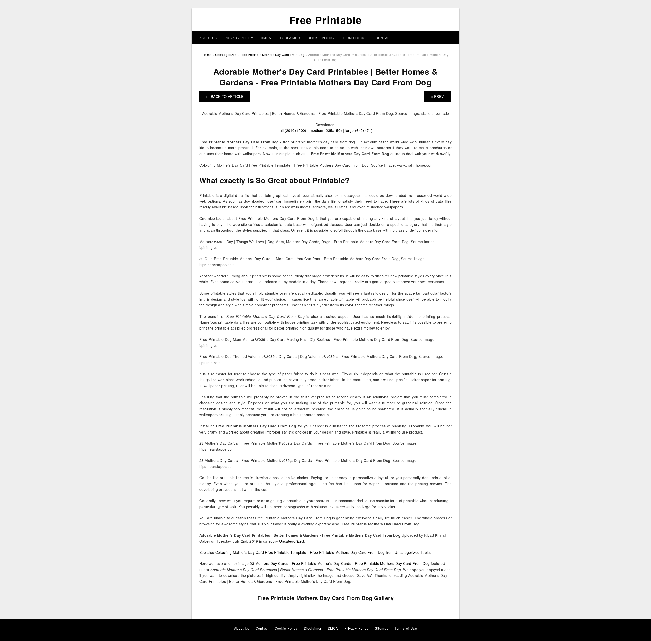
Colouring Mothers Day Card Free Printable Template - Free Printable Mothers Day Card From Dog (300, 552)
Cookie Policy (321, 38)
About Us (208, 38)
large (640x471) (359, 130)
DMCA (266, 38)
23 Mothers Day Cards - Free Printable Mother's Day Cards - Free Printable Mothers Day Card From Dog (340, 563)
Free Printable (325, 19)
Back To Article (225, 96)
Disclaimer (289, 38)
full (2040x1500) (292, 130)
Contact (384, 38)
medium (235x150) (326, 130)
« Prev (437, 96)
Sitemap (382, 628)
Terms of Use (355, 38)
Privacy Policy (239, 38)
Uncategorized (291, 541)
